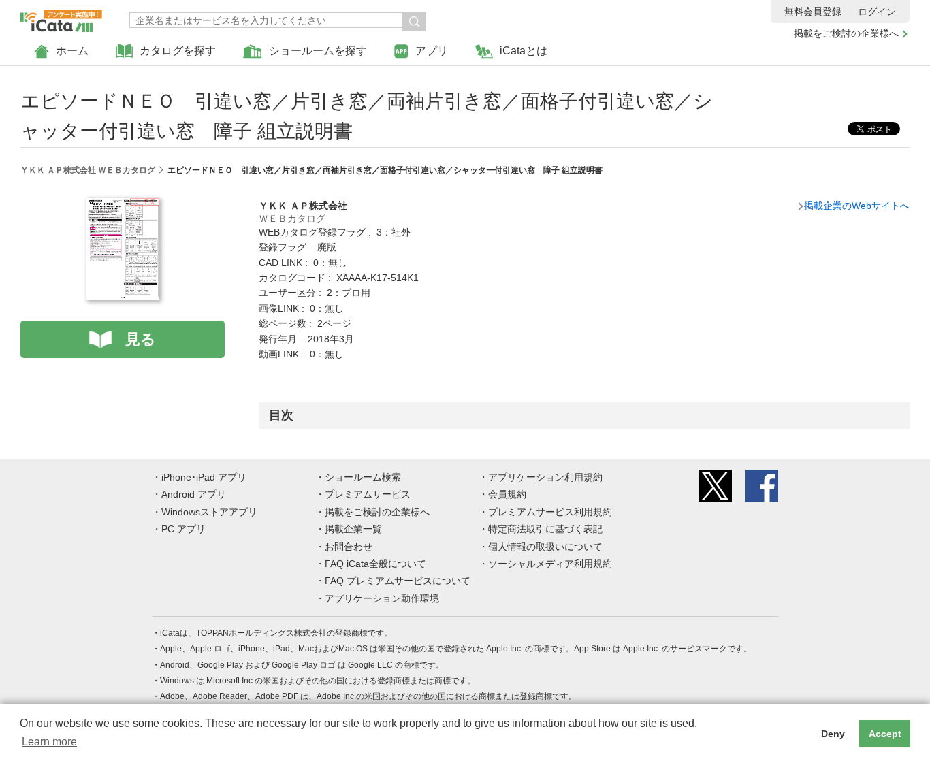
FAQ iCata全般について (375, 563)
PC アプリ (183, 528)
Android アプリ (193, 494)
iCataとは (523, 50)
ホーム (72, 50)
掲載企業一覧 (353, 528)
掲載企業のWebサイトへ (857, 205)
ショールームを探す (318, 50)
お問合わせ (348, 546)
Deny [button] (833, 733)
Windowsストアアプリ (209, 511)
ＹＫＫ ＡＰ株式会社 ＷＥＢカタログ (87, 170)
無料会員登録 (812, 11)
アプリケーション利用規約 (545, 477)
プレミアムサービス (368, 494)
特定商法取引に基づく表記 (545, 528)
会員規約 (507, 494)
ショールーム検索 (363, 477)
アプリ (431, 50)
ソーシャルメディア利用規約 (550, 563)
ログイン (877, 11)
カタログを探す (178, 50)
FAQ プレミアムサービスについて (397, 580)
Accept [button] (885, 733)
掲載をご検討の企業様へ (846, 33)
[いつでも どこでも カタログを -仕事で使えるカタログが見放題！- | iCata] (61, 17)
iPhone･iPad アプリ (203, 477)
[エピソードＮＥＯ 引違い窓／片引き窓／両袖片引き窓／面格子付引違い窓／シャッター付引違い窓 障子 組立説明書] (122, 205)
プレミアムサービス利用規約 (550, 511)
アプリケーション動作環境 (382, 598)
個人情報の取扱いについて (545, 546)
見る (140, 339)
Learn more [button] (49, 741)
